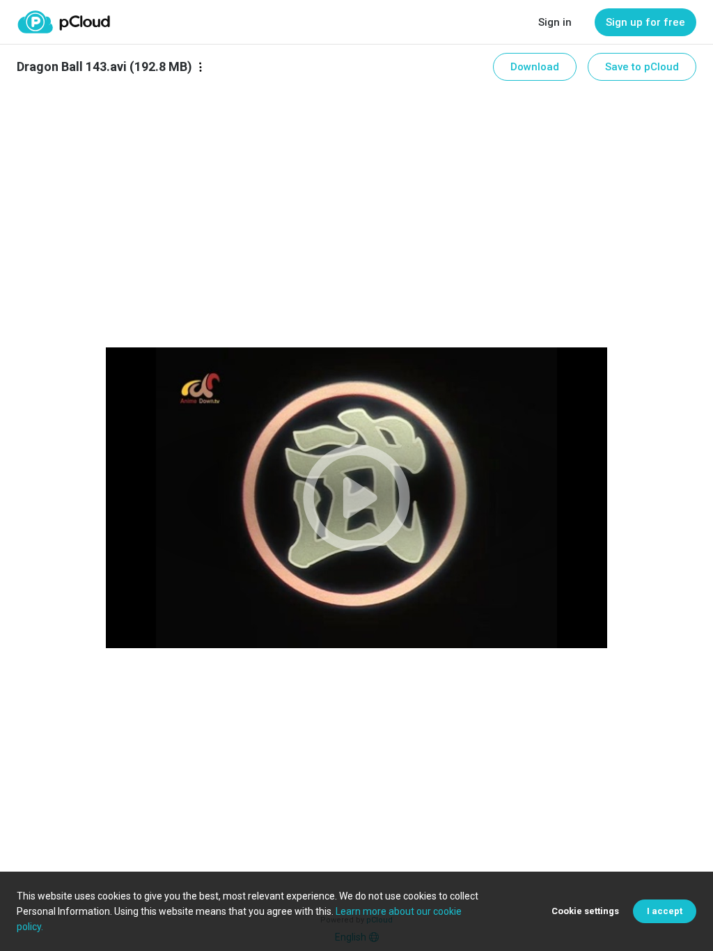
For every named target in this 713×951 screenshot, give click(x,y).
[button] (356, 497)
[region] (356, 497)
